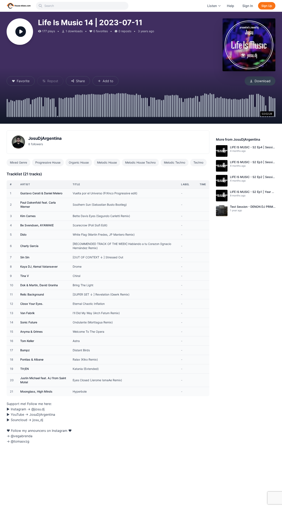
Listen (212, 6)
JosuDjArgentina (45, 138)
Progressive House (47, 162)
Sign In (247, 6)
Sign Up (266, 5)
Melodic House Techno (140, 162)
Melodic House (107, 162)
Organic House (79, 162)
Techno (198, 162)
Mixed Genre (18, 162)
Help (230, 6)
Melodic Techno (174, 162)
